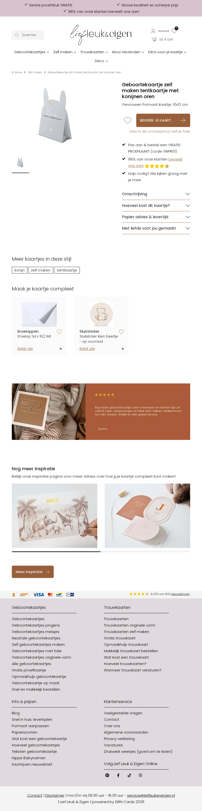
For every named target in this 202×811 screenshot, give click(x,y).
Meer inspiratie (29, 571)
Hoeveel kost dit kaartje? (146, 205)
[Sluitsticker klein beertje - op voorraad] (101, 314)
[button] (160, 30)
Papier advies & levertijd (145, 217)
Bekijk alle (25, 348)
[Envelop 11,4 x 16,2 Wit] (39, 314)
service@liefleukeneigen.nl (151, 795)
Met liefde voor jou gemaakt (149, 228)
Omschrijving (134, 194)
